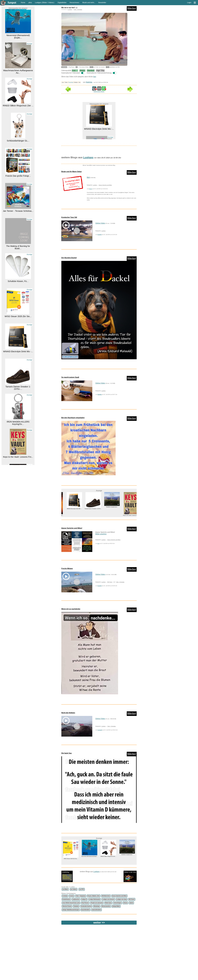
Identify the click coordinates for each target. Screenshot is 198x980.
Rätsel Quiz (108, 902)
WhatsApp (96, 906)
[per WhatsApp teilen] (103, 89)
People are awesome (97, 902)
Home (23, 2)
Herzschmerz (74, 2)
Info (79, 82)
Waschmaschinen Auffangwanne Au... (18, 39)
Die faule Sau (66, 753)
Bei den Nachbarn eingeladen (73, 418)
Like (63, 82)
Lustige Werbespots (94, 899)
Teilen (66, 82)
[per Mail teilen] (99, 89)
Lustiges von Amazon (108, 899)
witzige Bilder (116, 906)
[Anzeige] (18, 34)
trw (98, 543)
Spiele (131, 902)
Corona (71, 896)
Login (189, 2)
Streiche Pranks (66, 906)
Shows (125, 902)
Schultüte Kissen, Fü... (18, 249)
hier (94, 76)
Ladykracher (75, 899)
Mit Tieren (109, 582)
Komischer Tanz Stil (69, 217)
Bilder (44, 2)
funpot (12, 2)
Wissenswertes (106, 906)
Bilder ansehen (101, 534)
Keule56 (100, 234)
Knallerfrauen (66, 899)
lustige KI (84, 899)
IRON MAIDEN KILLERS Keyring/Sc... (18, 390)
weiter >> (99, 922)
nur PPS (81, 889)
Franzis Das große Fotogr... (18, 143)
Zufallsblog (65, 872)
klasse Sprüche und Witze (105, 185)
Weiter (131, 8)
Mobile (82, 70)
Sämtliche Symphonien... (89, 507)
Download (70, 82)
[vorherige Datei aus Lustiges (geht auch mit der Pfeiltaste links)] (68, 91)
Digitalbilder (62, 2)
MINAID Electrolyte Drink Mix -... (18, 319)
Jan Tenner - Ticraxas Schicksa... (18, 179)
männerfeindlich (96, 909)
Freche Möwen (67, 568)
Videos (50, 2)
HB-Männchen (106, 896)
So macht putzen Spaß (70, 377)
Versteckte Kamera (86, 906)
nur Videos (74, 889)
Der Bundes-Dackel (69, 258)
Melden (76, 82)
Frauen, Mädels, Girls (94, 896)
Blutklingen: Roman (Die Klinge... (18, 460)
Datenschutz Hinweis (99, 91)
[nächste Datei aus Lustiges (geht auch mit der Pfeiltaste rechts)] (130, 91)
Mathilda (89, 82)
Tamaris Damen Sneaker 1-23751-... (18, 355)
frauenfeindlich (85, 909)
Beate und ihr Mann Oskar (71, 171)
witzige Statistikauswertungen (70, 909)
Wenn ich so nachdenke (70, 609)
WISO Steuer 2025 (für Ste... (18, 284)
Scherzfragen (117, 902)
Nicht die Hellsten (68, 713)
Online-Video (100, 223)
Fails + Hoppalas (78, 9)
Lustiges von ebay (121, 899)
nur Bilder (65, 889)
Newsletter (102, 2)
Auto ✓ (74, 70)
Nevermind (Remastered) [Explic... (127, 508)
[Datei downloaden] (72, 183)
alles (30, 2)
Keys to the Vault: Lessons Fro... (18, 424)
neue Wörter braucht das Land (71, 902)
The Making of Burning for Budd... (18, 215)
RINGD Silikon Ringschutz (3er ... (18, 73)
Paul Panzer (85, 902)
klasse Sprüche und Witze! (71, 528)
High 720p (100, 70)
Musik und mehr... (88, 2)
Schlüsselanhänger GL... (18, 108)
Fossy (90, 188)
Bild (88, 177)
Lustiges (38, 2)
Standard (90, 70)
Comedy (64, 896)
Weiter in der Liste (130, 872)
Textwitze (76, 906)
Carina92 (100, 730)
